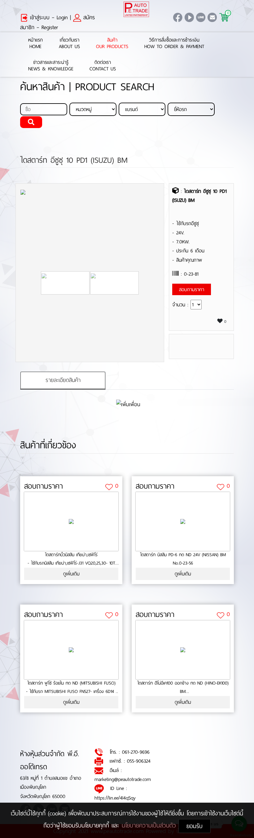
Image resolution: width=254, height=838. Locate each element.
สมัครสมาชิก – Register (57, 22)
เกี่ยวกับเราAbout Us (69, 43)
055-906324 (139, 761)
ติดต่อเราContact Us (103, 65)
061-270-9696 (136, 752)
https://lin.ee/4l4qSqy (115, 798)
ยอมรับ (194, 826)
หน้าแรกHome (35, 43)
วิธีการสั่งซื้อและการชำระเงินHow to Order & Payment (174, 43)
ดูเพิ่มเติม (71, 574)
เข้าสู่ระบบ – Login (48, 17)
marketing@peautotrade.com (122, 779)
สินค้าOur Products (112, 43)
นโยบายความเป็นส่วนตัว (150, 825)
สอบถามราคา (43, 486)
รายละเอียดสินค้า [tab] (63, 380)
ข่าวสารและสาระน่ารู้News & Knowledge (50, 65)
